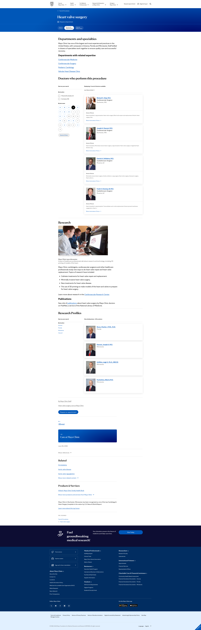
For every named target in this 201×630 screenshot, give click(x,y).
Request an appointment (68, 412)
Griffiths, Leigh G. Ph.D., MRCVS (107, 362)
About (60, 28)
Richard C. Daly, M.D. (104, 98)
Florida (60, 328)
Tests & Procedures (64, 11)
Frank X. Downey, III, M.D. (105, 189)
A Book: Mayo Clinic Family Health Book (71, 490)
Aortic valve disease (64, 469)
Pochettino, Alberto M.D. (105, 380)
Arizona (60, 325)
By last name (61, 103)
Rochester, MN (65, 99)
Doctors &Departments (69, 27)
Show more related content (67, 478)
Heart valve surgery (72, 17)
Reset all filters (64, 135)
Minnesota (61, 330)
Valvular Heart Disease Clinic (69, 71)
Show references (63, 453)
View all (60, 333)
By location (61, 92)
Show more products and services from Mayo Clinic (75, 495)
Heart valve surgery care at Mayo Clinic (71, 405)
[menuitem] (60, 27)
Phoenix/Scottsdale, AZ (67, 96)
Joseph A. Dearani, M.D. (105, 128)
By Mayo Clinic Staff (64, 401)
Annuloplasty (62, 465)
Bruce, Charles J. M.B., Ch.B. (106, 327)
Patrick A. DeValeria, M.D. (105, 158)
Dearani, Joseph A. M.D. (105, 344)
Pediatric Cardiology (66, 67)
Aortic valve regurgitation (66, 474)
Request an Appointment (66, 22)
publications (72, 303)
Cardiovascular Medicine (67, 59)
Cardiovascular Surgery (67, 63)
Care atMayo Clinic (79, 27)
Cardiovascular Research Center (96, 294)
